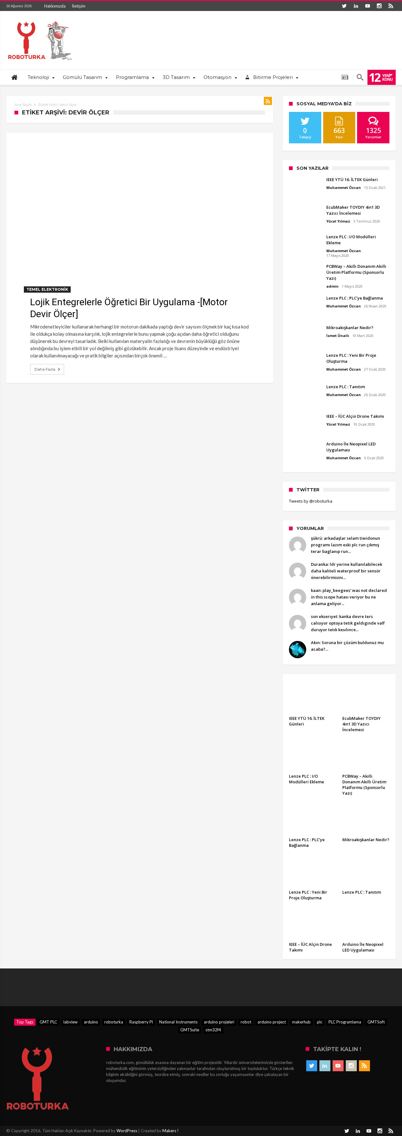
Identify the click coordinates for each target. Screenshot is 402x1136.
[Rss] (391, 6)
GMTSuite (189, 1029)
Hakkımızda (55, 5)
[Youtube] (367, 6)
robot (246, 1021)
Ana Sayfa (22, 104)
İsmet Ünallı (337, 335)
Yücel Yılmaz (338, 221)
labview (70, 1021)
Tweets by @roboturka (310, 501)
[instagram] (379, 6)
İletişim (78, 5)
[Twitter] (344, 6)
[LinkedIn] (356, 6)
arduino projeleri (219, 1021)
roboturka (113, 1021)
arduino (91, 1021)
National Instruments (178, 1021)
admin (332, 286)
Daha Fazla (45, 369)
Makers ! (170, 1130)
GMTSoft (376, 1021)
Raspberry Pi (141, 1021)
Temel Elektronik (47, 289)
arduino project (272, 1021)
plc (319, 1021)
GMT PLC (48, 1021)
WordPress (127, 1130)
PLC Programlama (345, 1021)
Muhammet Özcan (343, 187)
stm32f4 (213, 1029)
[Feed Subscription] (268, 101)
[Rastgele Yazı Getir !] (344, 77)
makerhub (301, 1021)
